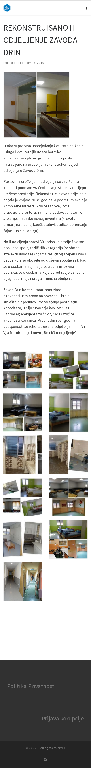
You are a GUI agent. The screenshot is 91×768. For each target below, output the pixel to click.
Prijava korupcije (63, 718)
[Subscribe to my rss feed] (45, 759)
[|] (7, 7)
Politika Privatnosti (31, 686)
